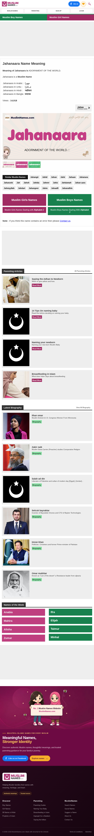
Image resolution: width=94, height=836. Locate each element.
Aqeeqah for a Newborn (42, 816)
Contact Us (69, 820)
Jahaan (72, 177)
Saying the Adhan (40, 820)
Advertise (88, 832)
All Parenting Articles (82, 271)
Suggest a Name (70, 812)
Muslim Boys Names (70, 199)
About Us (68, 816)
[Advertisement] (47, 39)
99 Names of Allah (8, 812)
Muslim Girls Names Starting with (24, 210)
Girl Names (6, 809)
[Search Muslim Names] (89, 4)
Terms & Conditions (76, 832)
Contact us (65, 221)
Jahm (44, 188)
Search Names (70, 805)
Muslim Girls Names (24, 199)
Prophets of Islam (8, 816)
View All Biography (83, 407)
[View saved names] (83, 4)
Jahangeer (34, 188)
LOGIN (81, 11)
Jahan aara (80, 183)
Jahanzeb (8, 183)
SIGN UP (58, 11)
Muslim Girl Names (59, 17)
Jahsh (26, 183)
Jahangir (34, 177)
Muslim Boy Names (12, 17)
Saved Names (70, 809)
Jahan (54, 177)
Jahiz (55, 183)
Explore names (40, 758)
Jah (18, 183)
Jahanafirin (67, 188)
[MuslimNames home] (14, 777)
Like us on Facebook (17, 758)
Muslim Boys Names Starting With (69, 211)
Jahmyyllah (9, 188)
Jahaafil (54, 188)
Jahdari (21, 188)
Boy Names (6, 805)
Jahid (44, 177)
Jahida (36, 183)
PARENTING (35, 11)
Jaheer (46, 183)
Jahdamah (66, 183)
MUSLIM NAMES (12, 11)
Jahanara (83, 177)
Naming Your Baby (40, 809)
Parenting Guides (40, 805)
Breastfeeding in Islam (41, 812)
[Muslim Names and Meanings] (10, 3)
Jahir (62, 177)
